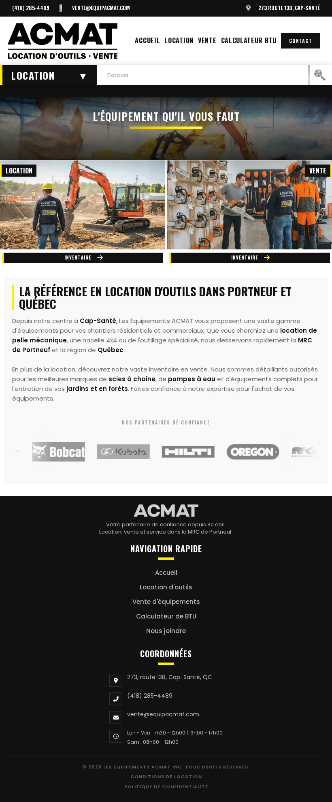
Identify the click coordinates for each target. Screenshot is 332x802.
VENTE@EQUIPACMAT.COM (101, 8)
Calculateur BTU (249, 40)
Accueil (147, 40)
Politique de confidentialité (166, 786)
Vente (207, 40)
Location (179, 40)
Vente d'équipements (166, 601)
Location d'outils (166, 587)
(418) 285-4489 (30, 8)
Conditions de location (166, 776)
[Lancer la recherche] (320, 75)
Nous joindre (166, 631)
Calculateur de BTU (166, 616)
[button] (48, 75)
